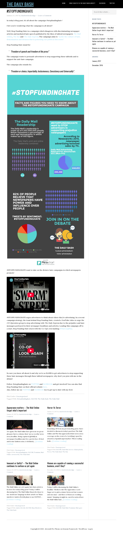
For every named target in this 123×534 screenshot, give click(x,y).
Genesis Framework (70, 529)
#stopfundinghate (24, 399)
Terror (49, 452)
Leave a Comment (44, 15)
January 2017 (96, 61)
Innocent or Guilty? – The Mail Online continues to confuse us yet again (22, 464)
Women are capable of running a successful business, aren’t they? (65, 464)
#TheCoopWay (66, 329)
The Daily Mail (54, 399)
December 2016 (97, 65)
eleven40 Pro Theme (52, 529)
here (45, 387)
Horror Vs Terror (54, 407)
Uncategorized (21, 396)
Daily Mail (65, 449)
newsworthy (15, 454)
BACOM (34, 399)
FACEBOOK (47, 384)
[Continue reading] (59, 441)
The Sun (16, 37)
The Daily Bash (20, 4)
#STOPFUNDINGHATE (20, 11)
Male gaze (79, 508)
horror (71, 449)
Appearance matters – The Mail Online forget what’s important (23, 409)
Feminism (37, 452)
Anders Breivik (20, 508)
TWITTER (35, 384)
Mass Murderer (37, 508)
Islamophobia (78, 449)
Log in (90, 529)
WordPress (83, 529)
